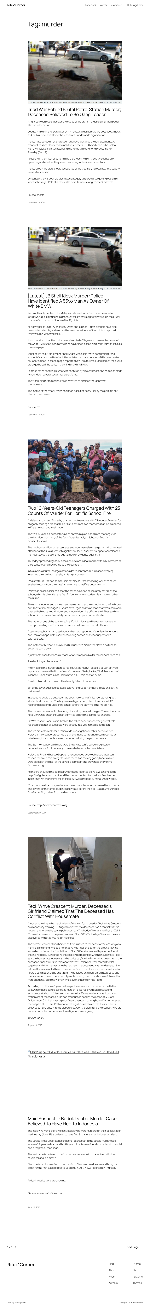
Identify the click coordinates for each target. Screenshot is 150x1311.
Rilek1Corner (16, 5)
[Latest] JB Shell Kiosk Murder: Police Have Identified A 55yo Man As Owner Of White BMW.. (68, 300)
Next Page (135, 1247)
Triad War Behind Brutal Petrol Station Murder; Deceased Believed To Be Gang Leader (74, 112)
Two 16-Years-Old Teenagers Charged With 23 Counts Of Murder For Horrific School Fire (74, 510)
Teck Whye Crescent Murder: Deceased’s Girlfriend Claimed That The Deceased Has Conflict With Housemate (71, 911)
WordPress (138, 1302)
